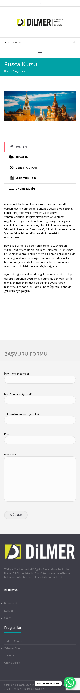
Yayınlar (9, 655)
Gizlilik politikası (14, 685)
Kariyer (8, 610)
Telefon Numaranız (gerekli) (21, 414)
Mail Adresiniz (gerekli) (18, 394)
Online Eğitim (12, 662)
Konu (7, 434)
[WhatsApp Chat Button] (70, 683)
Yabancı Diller (12, 648)
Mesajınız (10, 454)
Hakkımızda (11, 603)
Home (7, 71)
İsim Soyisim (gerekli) (17, 374)
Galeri (8, 618)
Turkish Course (13, 641)
